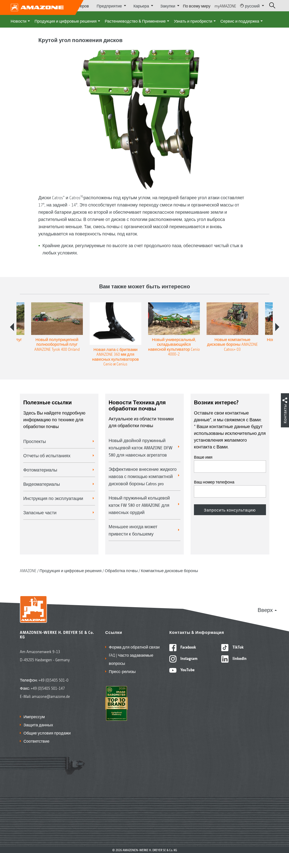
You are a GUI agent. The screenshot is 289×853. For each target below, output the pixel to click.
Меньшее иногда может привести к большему (133, 530)
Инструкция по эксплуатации (53, 498)
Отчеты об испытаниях (46, 455)
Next (277, 327)
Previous (12, 327)
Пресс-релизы (122, 671)
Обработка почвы (121, 570)
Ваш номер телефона (214, 482)
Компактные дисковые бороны (169, 570)
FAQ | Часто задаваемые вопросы (131, 659)
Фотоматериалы (40, 469)
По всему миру (196, 6)
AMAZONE (28, 570)
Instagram (188, 658)
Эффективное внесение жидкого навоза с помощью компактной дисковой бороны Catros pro (143, 476)
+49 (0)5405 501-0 (53, 680)
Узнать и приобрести (193, 21)
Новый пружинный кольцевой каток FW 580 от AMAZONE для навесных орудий (139, 504)
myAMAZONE (225, 6)
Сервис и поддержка (239, 21)
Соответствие (36, 741)
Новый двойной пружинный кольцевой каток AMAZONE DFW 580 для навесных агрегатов (140, 447)
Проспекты (34, 441)
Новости (18, 21)
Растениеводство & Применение (135, 21)
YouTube (187, 669)
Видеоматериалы (41, 484)
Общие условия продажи (47, 733)
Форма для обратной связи (134, 647)
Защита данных (38, 725)
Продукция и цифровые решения (66, 21)
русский (252, 6)
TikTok (238, 647)
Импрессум (34, 716)
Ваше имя (203, 457)
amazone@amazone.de (51, 696)
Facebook (187, 647)
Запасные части (39, 512)
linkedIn (239, 658)
